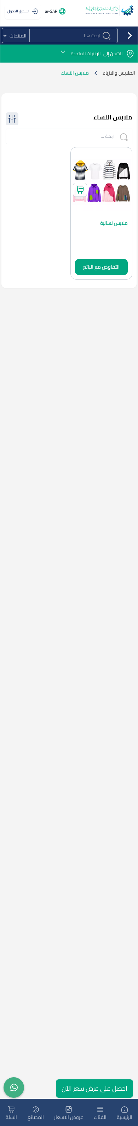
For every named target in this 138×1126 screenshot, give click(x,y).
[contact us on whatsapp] (14, 1087)
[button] (69, 54)
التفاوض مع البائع (101, 266)
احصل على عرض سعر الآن (94, 1088)
